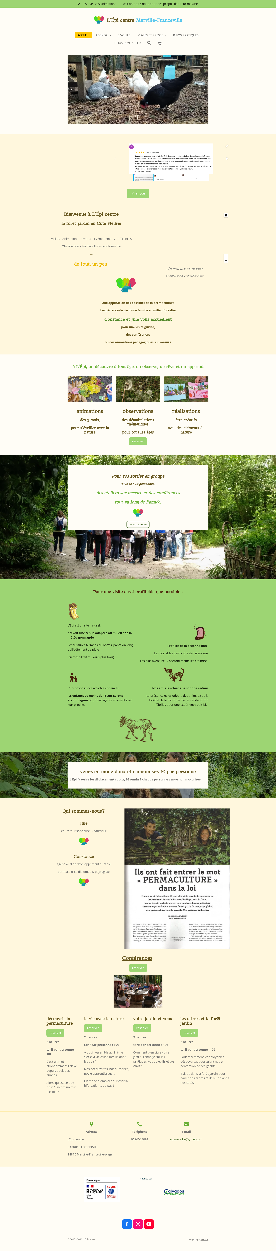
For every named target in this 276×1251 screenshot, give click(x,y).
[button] (227, 146)
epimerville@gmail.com (186, 1139)
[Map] (185, 238)
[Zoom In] (226, 256)
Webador (204, 1239)
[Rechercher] (149, 43)
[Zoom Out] (226, 260)
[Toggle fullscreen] (226, 215)
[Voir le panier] (159, 43)
